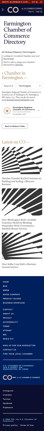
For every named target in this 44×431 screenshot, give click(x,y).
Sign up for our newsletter (19, 345)
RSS (4, 335)
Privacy (7, 318)
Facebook (7, 403)
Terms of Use (27, 425)
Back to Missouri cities (15, 126)
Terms (6, 326)
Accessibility (10, 322)
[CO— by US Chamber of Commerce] (13, 10)
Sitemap (7, 330)
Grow (6, 290)
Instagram (8, 391)
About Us (8, 314)
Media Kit (8, 339)
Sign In (31, 12)
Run (5, 286)
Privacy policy (10, 425)
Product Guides (12, 299)
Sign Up (39, 12)
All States (7, 52)
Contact (8, 309)
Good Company (11, 294)
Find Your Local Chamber (18, 354)
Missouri (17, 52)
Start (6, 282)
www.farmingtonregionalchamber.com (18, 100)
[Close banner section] (41, 1)
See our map (8, 59)
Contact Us (9, 350)
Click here (19, 65)
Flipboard (8, 407)
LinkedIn (7, 395)
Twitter (7, 399)
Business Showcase (14, 303)
